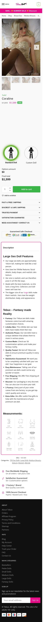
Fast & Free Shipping (11, 202)
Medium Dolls (8, 578)
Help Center (7, 548)
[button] (10, 188)
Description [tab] (8, 247)
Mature (14, 466)
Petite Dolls (6, 571)
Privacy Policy (7, 523)
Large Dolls (24, 463)
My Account (7, 545)
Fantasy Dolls (7, 585)
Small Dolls (6, 575)
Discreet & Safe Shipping (13, 207)
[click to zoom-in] (21, 47)
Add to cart (26, 189)
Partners (5, 532)
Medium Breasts (29, 16)
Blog (4, 542)
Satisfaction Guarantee (13, 217)
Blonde (27, 466)
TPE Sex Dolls (15, 463)
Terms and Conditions (11, 526)
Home (4, 16)
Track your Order (9, 552)
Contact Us (6, 559)
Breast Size (18, 16)
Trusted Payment (10, 212)
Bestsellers (6, 568)
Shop (10, 16)
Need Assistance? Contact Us (15, 223)
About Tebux (7, 512)
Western (21, 466)
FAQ (3, 555)
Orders (5, 516)
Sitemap (5, 529)
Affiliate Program (9, 519)
